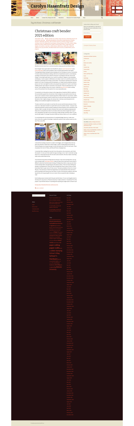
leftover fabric (62, 44)
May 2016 (69, 382)
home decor (55, 235)
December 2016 (70, 369)
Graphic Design (87, 80)
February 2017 (70, 364)
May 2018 (69, 332)
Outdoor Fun (86, 93)
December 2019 (70, 299)
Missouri (56, 240)
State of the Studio (94, 127)
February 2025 (70, 202)
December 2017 (70, 343)
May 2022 (69, 239)
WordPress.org (35, 211)
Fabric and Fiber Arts (50, 38)
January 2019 (69, 319)
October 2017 (69, 347)
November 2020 (70, 278)
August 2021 (69, 258)
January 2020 (69, 297)
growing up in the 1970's (64, 43)
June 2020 (69, 286)
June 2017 (69, 356)
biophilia (72, 40)
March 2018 (69, 336)
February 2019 (70, 317)
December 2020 (70, 276)
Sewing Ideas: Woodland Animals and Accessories (46, 184)
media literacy (59, 238)
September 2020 (70, 282)
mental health (51, 240)
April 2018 (69, 334)
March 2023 (69, 226)
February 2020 (70, 295)
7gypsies (52, 225)
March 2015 (69, 410)
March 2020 (69, 293)
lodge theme (68, 44)
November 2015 (70, 395)
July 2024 (69, 206)
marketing (55, 237)
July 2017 (69, 354)
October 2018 (69, 323)
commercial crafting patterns (45, 43)
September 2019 (70, 306)
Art (84, 60)
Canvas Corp (56, 228)
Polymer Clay (86, 99)
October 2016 (69, 373)
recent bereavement (67, 68)
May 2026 (69, 197)
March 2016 (69, 386)
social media (55, 261)
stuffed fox (71, 46)
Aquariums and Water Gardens (90, 56)
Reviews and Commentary (89, 101)
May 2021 (69, 265)
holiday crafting (73, 43)
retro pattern (41, 46)
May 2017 (69, 358)
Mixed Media (86, 91)
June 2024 (69, 208)
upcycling (53, 267)
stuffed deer (66, 46)
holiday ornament (55, 44)
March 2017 (69, 362)
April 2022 (69, 241)
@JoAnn (51, 227)
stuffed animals (53, 46)
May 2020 (69, 289)
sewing (50, 261)
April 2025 (69, 200)
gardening (57, 233)
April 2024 (69, 213)
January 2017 (69, 367)
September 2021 (70, 256)
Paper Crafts (86, 95)
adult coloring (55, 227)
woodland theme (67, 47)
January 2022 (69, 247)
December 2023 (70, 219)
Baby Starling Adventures (95, 121)
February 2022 (70, 245)
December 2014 (70, 414)
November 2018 (70, 321)
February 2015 (70, 412)
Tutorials (85, 108)
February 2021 (70, 271)
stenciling (57, 265)
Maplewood (51, 237)
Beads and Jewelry (88, 62)
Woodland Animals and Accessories (56, 47)
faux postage (54, 233)
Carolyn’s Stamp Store (90, 45)
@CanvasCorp (58, 225)
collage (55, 232)
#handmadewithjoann (51, 40)
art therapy (51, 228)
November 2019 (70, 302)
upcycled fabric (45, 47)
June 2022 (69, 237)
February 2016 (70, 388)
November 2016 (70, 371)
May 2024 (69, 210)
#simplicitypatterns (66, 40)
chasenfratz (86, 124)
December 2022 (70, 230)
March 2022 (69, 243)
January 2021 (69, 273)
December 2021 (70, 250)
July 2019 (69, 310)
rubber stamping (56, 251)
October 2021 (69, 254)
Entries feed (34, 206)
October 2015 (69, 397)
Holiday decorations (39, 44)
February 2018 (70, 338)
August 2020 (69, 284)
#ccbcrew (59, 219)
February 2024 (70, 215)
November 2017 (70, 345)
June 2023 (69, 224)
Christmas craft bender (39, 41)
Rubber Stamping (87, 106)
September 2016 (70, 375)
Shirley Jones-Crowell (88, 129)
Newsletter (61, 17)
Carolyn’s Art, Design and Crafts (49, 17)
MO (60, 242)
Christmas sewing (65, 41)
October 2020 (69, 280)
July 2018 (69, 328)
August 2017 (69, 351)
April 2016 (69, 384)
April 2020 (69, 291)
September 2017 (70, 349)
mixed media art (56, 242)
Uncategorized (87, 110)
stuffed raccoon (38, 47)
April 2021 (69, 267)
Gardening (86, 78)
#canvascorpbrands (53, 219)
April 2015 (69, 408)
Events (85, 71)
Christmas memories (56, 41)
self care (59, 259)
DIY (58, 232)
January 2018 (69, 341)
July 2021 (69, 260)
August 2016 (69, 377)
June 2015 (69, 406)
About (37, 17)
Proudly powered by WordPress (37, 423)
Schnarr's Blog (54, 253)
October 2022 (69, 232)
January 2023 (69, 228)
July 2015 (69, 404)
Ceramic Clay (86, 67)
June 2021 (69, 263)
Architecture (86, 58)
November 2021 (70, 252)
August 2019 (69, 308)
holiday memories (47, 44)
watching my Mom (49, 161)
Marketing (69, 38)
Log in (33, 204)
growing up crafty (55, 43)
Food (85, 75)
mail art (60, 235)
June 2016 (69, 380)
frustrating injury (39, 70)
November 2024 (70, 204)
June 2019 (69, 312)
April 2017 (69, 360)
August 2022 (69, 234)
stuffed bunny (60, 46)
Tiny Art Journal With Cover (55, 197)
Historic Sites (86, 82)
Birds (85, 65)
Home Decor (64, 38)
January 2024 (69, 217)
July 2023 (69, 221)
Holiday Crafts (58, 38)
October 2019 (69, 304)
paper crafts (54, 248)
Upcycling (43, 40)
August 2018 (69, 325)
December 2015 (70, 393)
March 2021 (69, 269)
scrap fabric (47, 46)
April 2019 (69, 315)
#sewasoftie (59, 40)
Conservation (86, 69)
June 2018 (69, 330)
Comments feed (35, 209)
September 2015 (70, 399)
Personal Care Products (89, 97)
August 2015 (69, 401)
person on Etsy (64, 87)
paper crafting (54, 245)
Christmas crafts (48, 41)
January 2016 (69, 391)
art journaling (60, 227)
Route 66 (85, 104)
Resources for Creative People (73, 17)
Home (32, 17)
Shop (84, 17)
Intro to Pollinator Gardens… (55, 200)
